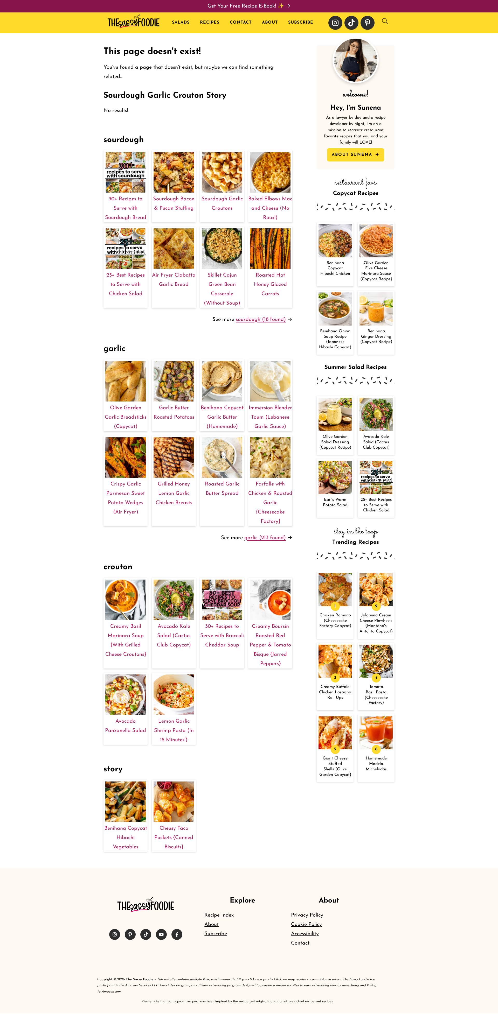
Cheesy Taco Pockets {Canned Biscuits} (173, 838)
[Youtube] (161, 934)
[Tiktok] (351, 23)
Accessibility (305, 933)
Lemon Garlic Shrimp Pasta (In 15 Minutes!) (174, 731)
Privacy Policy (307, 915)
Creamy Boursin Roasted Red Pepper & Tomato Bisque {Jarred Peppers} (270, 645)
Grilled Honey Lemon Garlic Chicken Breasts (174, 493)
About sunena (353, 155)
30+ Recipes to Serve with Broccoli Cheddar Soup (222, 636)
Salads (181, 22)
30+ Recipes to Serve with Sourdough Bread (125, 208)
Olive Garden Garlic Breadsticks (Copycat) (126, 417)
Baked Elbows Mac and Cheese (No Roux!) (270, 208)
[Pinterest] (368, 23)
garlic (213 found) (265, 537)
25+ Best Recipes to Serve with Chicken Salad (125, 285)
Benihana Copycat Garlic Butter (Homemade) (222, 417)
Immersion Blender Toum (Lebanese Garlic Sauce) (270, 417)
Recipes (209, 22)
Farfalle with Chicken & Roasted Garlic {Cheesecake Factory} (270, 503)
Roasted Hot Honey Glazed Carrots (270, 285)
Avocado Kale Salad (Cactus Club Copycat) (174, 636)
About (270, 22)
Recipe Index (219, 915)
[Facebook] (176, 934)
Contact (241, 22)
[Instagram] (335, 23)
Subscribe (300, 22)
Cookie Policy (306, 924)
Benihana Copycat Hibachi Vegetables (125, 838)
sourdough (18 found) (261, 319)
